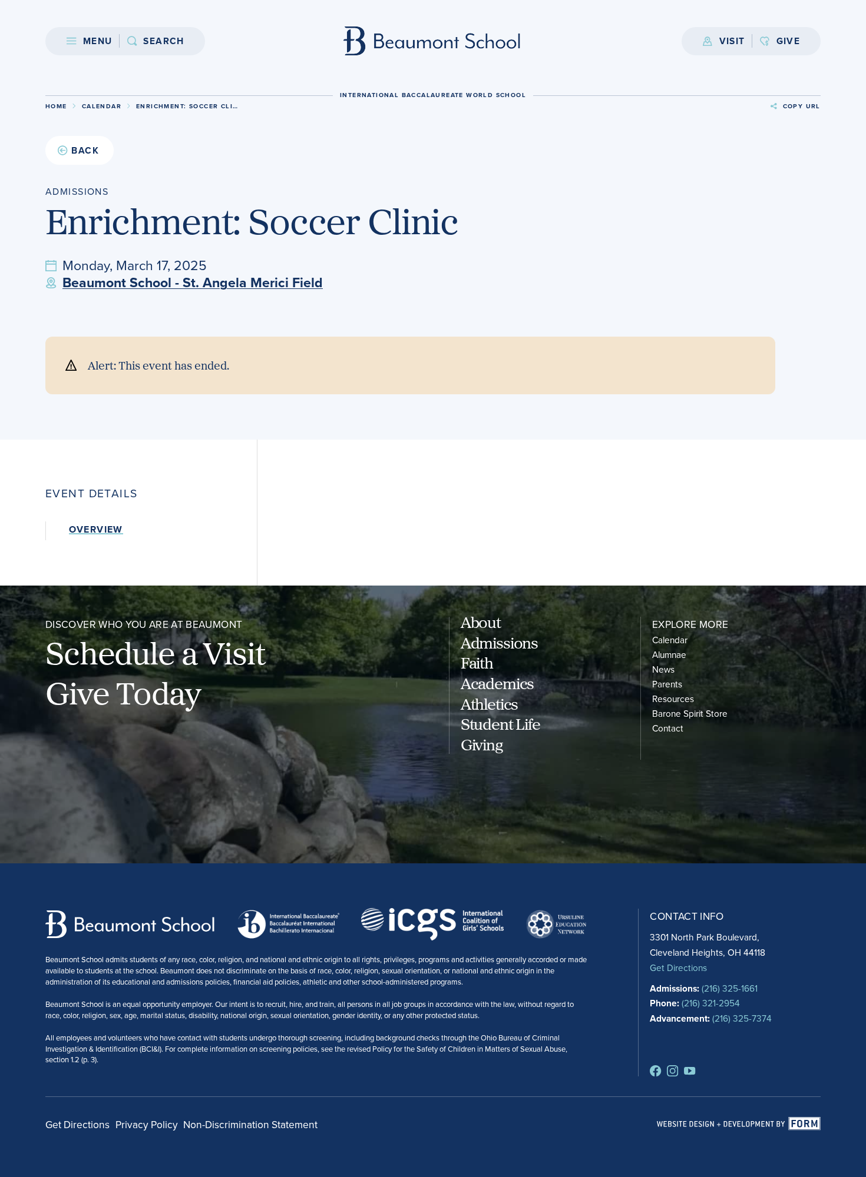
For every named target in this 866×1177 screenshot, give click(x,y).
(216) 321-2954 (711, 1002)
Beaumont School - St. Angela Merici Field (192, 282)
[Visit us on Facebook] (655, 1070)
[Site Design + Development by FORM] (739, 1124)
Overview (96, 529)
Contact (667, 728)
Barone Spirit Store (690, 713)
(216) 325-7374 (742, 1018)
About (481, 622)
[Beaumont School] (432, 40)
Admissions (499, 642)
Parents (667, 683)
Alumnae (669, 654)
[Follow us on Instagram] (672, 1070)
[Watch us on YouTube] (689, 1070)
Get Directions (678, 967)
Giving (482, 744)
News (663, 669)
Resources (673, 698)
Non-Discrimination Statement (250, 1124)
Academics (497, 683)
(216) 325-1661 (730, 988)
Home (56, 106)
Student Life (500, 723)
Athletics (489, 703)
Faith (477, 662)
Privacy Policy (146, 1124)
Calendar (101, 106)
